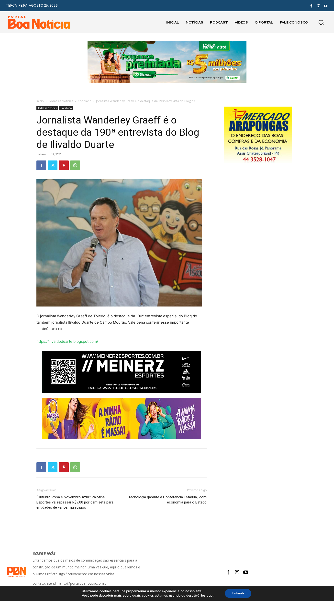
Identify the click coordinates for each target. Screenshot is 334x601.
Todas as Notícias (60, 101)
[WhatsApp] (75, 165)
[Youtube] (325, 5)
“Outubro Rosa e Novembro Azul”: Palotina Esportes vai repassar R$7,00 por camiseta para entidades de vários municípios (74, 502)
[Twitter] (52, 165)
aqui (210, 595)
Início (40, 101)
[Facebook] (311, 5)
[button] (321, 22)
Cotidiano (84, 101)
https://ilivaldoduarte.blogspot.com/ (67, 341)
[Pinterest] (64, 165)
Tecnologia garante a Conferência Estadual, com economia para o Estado (167, 499)
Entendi (238, 593)
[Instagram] (318, 5)
